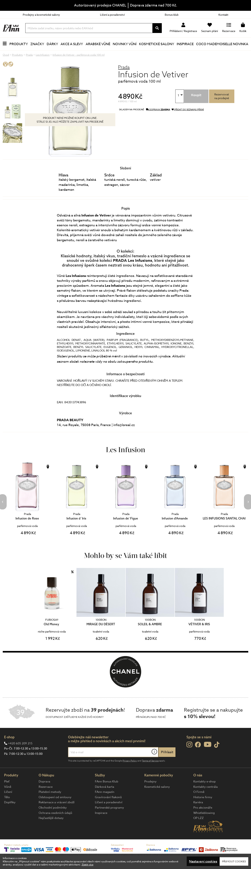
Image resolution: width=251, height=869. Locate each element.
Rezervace (46, 787)
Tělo (7, 797)
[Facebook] (198, 745)
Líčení (8, 792)
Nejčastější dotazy (51, 818)
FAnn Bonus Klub (106, 781)
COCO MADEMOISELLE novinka (222, 44)
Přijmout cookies (234, 861)
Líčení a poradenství (112, 14)
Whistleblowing (204, 813)
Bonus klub (171, 14)
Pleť (6, 781)
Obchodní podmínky (53, 807)
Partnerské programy (109, 807)
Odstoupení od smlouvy (55, 797)
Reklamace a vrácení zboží (57, 802)
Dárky (52, 44)
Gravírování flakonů (108, 797)
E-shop (9, 737)
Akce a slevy (72, 44)
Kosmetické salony (156, 44)
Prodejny (150, 781)
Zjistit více (87, 864)
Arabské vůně (98, 44)
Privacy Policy (130, 760)
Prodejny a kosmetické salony (41, 14)
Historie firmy (202, 797)
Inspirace (185, 44)
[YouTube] (207, 744)
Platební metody (50, 792)
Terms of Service (150, 760)
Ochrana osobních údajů (55, 813)
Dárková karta (104, 787)
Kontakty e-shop (204, 781)
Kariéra (198, 802)
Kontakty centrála (205, 787)
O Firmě (198, 792)
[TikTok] (216, 745)
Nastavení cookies (203, 861)
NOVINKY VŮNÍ (124, 44)
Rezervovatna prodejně (221, 96)
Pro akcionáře (202, 807)
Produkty (18, 44)
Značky (37, 44)
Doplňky (9, 802)
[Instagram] (189, 744)
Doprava (44, 781)
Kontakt (223, 14)
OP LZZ (198, 818)
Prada (124, 67)
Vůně (7, 787)
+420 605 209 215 (20, 743)
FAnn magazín (104, 792)
